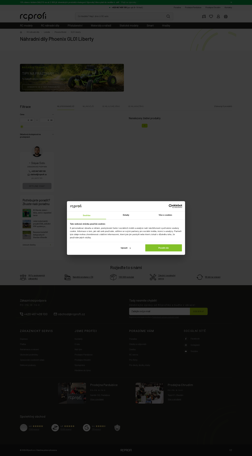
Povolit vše (163, 248)
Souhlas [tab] (86, 215)
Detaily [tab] (126, 215)
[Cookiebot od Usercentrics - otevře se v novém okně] (170, 206)
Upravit (124, 248)
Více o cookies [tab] (165, 215)
